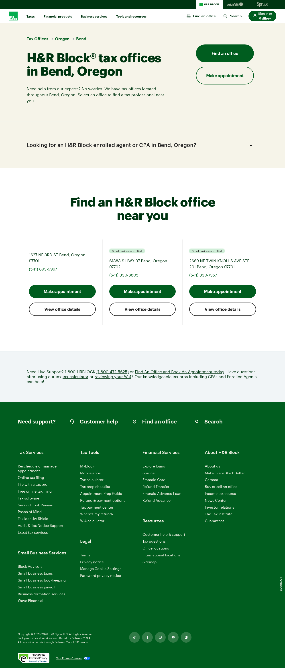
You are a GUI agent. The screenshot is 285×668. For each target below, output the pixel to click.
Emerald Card (153, 479)
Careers (211, 479)
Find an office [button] (225, 53)
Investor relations (219, 507)
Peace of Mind (30, 512)
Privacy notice (92, 562)
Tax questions (154, 541)
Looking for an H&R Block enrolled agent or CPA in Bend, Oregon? (111, 145)
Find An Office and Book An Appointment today (179, 371)
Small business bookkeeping (42, 580)
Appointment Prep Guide (101, 493)
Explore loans (153, 466)
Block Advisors (30, 566)
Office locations (155, 548)
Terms (85, 555)
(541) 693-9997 (43, 269)
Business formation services (41, 594)
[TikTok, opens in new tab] (134, 637)
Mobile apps (90, 473)
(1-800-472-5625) (112, 371)
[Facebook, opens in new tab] (147, 637)
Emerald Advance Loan (161, 493)
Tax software (28, 498)
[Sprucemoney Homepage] (262, 4)
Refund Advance (156, 500)
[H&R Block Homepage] (209, 4)
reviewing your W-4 (113, 376)
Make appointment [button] (225, 75)
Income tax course (220, 493)
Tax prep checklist (95, 486)
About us (212, 466)
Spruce (148, 473)
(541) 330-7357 (203, 275)
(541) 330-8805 (123, 275)
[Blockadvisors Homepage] (236, 4)
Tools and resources (131, 16)
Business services (94, 16)
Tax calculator (92, 479)
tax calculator (75, 376)
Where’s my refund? (97, 514)
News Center (216, 500)
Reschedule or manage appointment (37, 468)
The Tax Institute (218, 514)
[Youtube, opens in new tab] (173, 637)
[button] (262, 16)
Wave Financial (30, 600)
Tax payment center (96, 507)
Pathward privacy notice (100, 575)
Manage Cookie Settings (100, 568)
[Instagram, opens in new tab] (160, 637)
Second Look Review (35, 505)
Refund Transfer (155, 486)
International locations (161, 555)
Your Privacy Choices (69, 658)
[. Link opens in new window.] (33, 658)
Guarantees (214, 521)
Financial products (58, 16)
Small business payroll (36, 587)
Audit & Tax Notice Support (40, 525)
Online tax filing (31, 477)
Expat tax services (33, 532)
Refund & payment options (102, 500)
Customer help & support (163, 534)
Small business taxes (35, 573)
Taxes (30, 16)
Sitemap (149, 562)
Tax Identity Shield (33, 518)
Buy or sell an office (221, 486)
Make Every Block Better (225, 473)
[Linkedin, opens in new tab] (186, 637)
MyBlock (87, 466)
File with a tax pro (32, 484)
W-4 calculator (92, 521)
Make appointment (62, 291)
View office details (62, 309)
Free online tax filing (35, 491)
